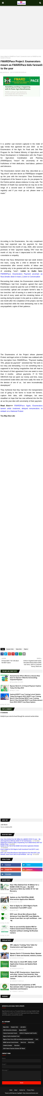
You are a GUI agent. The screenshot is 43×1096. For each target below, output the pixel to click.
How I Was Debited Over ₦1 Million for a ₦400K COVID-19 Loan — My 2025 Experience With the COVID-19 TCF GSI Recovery (20, 840)
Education (16, 1045)
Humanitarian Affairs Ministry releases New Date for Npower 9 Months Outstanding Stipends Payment (25, 678)
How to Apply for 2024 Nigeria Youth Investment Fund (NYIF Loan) (20, 849)
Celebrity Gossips (7, 1045)
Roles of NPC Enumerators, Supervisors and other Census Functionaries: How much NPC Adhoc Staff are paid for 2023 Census (25, 975)
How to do (23, 1042)
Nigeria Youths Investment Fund (11, 1036)
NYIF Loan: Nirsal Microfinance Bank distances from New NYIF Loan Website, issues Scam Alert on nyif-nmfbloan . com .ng (20, 853)
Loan (36, 1039)
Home (2, 56)
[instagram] (32, 869)
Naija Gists (19, 649)
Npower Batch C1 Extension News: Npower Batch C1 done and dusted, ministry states (26, 954)
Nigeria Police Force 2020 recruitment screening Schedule (18, 1039)
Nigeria (6, 56)
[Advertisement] (21, 25)
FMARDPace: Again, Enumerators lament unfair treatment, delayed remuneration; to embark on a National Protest (21, 408)
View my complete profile (6, 827)
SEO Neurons (13, 1093)
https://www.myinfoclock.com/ (30, 1093)
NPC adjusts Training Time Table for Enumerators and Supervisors (23, 946)
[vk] (11, 874)
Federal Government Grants (10, 1033)
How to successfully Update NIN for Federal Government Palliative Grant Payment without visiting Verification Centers (24, 930)
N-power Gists (9, 649)
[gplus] (11, 869)
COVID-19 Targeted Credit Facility (28, 1033)
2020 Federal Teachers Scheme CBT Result (14, 1048)
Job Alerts (23, 1027)
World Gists (31, 1042)
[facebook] (11, 865)
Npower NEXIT (22, 1030)
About (15, 1090)
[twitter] (32, 865)
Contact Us (22, 1090)
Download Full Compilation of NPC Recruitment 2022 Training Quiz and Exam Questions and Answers (26, 987)
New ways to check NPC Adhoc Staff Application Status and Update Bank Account (23, 964)
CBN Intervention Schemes (10, 1030)
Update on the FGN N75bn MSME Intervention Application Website (20, 846)
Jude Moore (5, 72)
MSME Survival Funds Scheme (10, 1042)
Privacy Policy (30, 1090)
